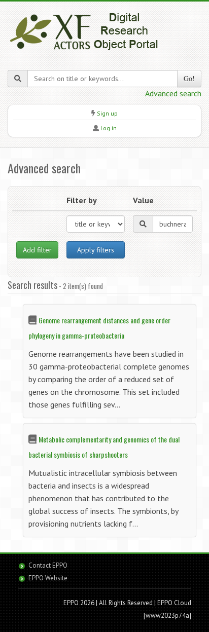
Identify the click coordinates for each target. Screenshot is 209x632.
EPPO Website (47, 578)
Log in (108, 128)
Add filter (37, 249)
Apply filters (95, 249)
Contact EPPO (47, 565)
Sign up (107, 113)
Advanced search (173, 93)
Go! (189, 78)
